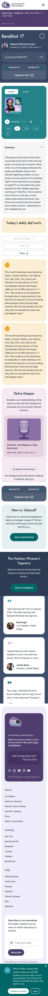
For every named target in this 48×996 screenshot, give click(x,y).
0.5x (8, 128)
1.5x (36, 128)
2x (8, 134)
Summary (10, 147)
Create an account (18, 991)
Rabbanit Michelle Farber (22, 44)
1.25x (26, 128)
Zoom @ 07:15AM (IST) (16, 57)
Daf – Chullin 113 (12, 13)
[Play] (7, 121)
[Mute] (31, 121)
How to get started (24, 537)
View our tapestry (24, 587)
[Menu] (41, 121)
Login (35, 991)
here (31, 479)
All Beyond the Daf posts (24, 469)
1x (17, 128)
